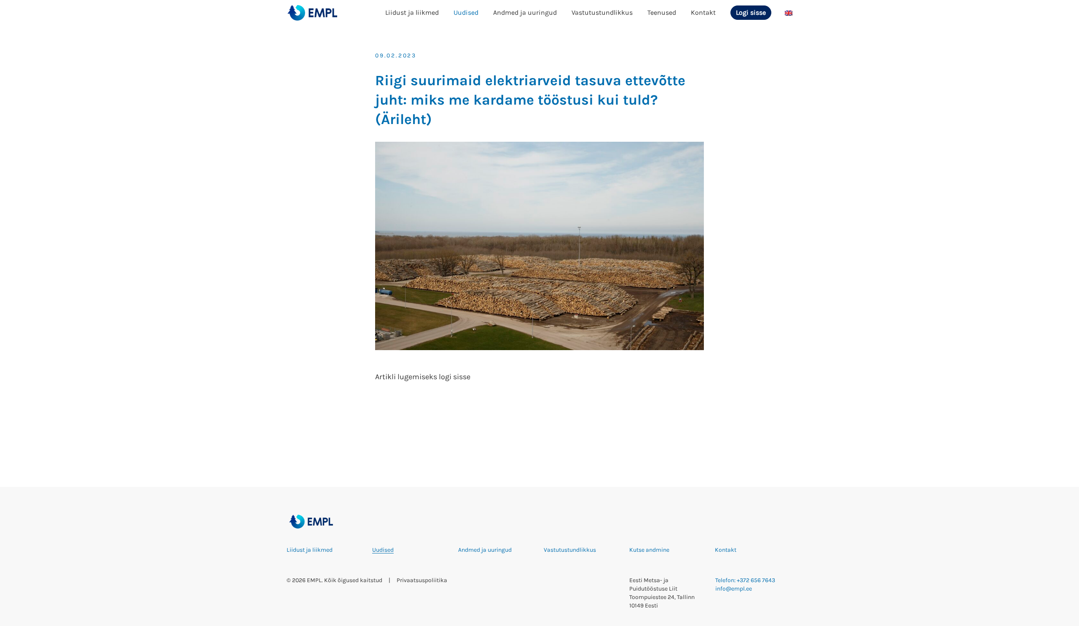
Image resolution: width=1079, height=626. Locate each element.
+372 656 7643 (756, 580)
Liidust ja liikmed (412, 12)
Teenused (661, 12)
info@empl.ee (733, 588)
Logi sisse (751, 12)
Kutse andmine (649, 549)
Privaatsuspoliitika (422, 580)
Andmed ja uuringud (525, 12)
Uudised (466, 12)
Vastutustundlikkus (602, 12)
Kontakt (703, 12)
